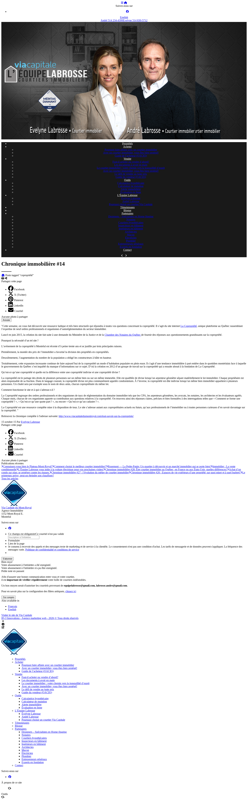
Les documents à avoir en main (130, 164)
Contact (127, 249)
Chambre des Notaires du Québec (123, 334)
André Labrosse (130, 201)
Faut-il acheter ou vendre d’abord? (131, 161)
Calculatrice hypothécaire (130, 183)
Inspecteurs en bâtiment (130, 225)
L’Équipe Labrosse (127, 195)
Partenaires (127, 213)
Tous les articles (9, 478)
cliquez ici (70, 591)
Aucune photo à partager (14, 316)
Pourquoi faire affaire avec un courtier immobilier (131, 149)
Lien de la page (16, 543)
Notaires (130, 219)
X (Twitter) (20, 294)
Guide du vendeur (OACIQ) (131, 177)
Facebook (19, 289)
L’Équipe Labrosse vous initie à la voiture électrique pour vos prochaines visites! (61, 469)
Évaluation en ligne (130, 192)
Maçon (130, 234)
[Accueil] (125, 2)
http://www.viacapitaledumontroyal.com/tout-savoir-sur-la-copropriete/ (96, 416)
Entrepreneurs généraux (130, 243)
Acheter (127, 146)
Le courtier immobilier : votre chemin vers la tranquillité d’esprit (131, 167)
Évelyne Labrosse (130, 198)
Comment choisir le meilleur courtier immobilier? (80, 466)
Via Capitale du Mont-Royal (16, 507)
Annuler (6, 320)
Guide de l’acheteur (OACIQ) (131, 155)
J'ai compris (8, 597)
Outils (127, 180)
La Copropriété (189, 326)
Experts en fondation (131, 246)
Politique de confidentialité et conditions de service (52, 549)
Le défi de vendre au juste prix (131, 173)
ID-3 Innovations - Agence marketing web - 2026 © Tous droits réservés (39, 618)
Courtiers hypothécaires (130, 222)
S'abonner (7, 558)
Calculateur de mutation (130, 186)
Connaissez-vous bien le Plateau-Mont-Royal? (27, 466)
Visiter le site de (16, 615)
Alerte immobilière (131, 189)
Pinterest (18, 300)
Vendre (127, 158)
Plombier (131, 240)
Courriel (18, 311)
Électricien (130, 237)
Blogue (127, 210)
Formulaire (14, 540)
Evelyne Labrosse (30, 421)
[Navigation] (122, 2)
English (124, 17)
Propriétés (127, 143)
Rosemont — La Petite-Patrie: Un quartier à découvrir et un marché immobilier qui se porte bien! (159, 466)
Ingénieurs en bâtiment (131, 228)
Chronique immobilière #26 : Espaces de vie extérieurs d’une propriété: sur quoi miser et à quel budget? (186, 472)
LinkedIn (18, 305)
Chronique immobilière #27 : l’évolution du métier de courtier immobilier (90, 472)
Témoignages (127, 207)
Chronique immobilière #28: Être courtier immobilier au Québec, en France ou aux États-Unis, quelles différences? (166, 469)
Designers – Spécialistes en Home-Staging (130, 216)
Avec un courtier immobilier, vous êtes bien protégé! (131, 152)
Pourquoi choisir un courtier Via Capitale (131, 204)
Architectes (131, 231)
